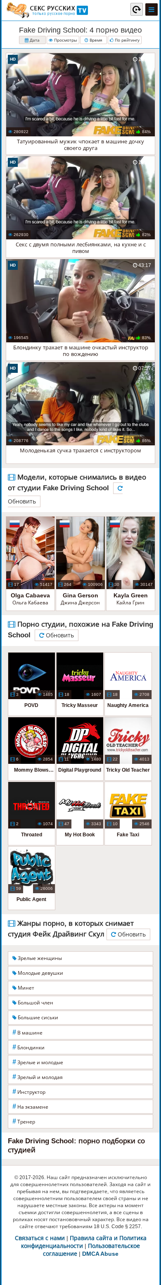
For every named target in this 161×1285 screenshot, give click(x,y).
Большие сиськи (37, 1018)
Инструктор (28, 1091)
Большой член (35, 1003)
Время (95, 40)
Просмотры (65, 40)
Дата (34, 40)
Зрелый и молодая (37, 1076)
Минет (25, 988)
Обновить (59, 635)
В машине (27, 1032)
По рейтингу (127, 40)
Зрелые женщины (39, 958)
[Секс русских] (46, 10)
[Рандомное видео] (136, 9)
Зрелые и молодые (37, 1061)
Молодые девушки (40, 973)
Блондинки (28, 1047)
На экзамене (30, 1106)
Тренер (23, 1121)
